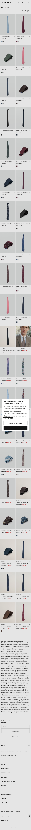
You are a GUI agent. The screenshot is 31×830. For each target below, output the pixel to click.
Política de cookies (8, 418)
